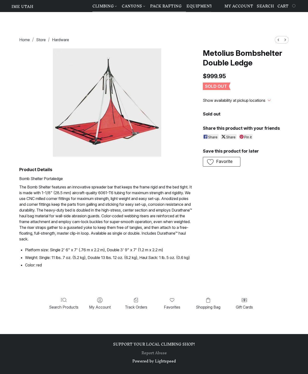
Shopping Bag (208, 307)
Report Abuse (154, 352)
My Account (100, 307)
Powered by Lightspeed (154, 361)
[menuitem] (278, 39)
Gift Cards (244, 307)
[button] (22, 6)
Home (24, 39)
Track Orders (136, 307)
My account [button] (239, 6)
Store (41, 39)
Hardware (60, 39)
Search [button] (265, 6)
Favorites (172, 307)
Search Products (63, 307)
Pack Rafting (166, 6)
